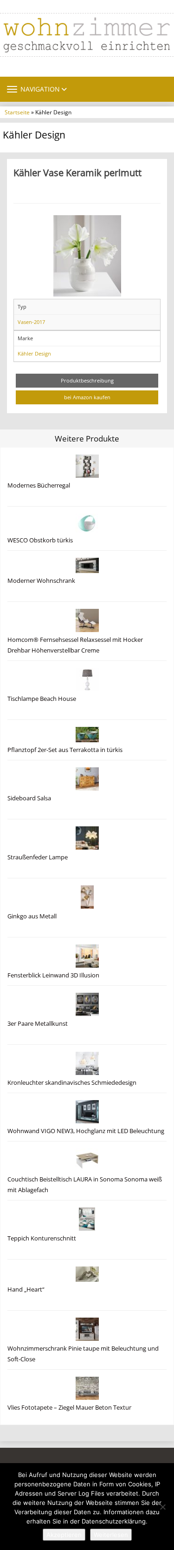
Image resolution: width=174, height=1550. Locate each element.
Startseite (17, 112)
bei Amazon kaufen (87, 397)
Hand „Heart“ (26, 1289)
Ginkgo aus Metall (32, 916)
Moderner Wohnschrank (41, 581)
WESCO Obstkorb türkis (40, 540)
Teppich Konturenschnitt (41, 1238)
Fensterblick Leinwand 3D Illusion (53, 975)
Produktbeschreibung (87, 380)
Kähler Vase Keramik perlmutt (77, 172)
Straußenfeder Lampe (37, 857)
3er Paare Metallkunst (37, 1024)
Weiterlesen (111, 1534)
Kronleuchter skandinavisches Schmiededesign (71, 1083)
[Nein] (162, 1506)
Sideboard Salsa (29, 798)
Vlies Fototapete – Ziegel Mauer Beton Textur (69, 1407)
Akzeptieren (64, 1534)
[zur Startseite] (87, 35)
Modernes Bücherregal (38, 485)
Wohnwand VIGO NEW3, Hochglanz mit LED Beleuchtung (85, 1131)
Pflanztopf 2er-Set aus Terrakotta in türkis (64, 750)
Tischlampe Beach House (41, 699)
